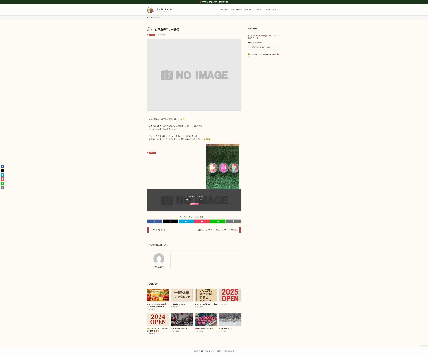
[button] (154, 221)
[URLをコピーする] (233, 221)
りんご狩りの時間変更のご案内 (259, 47)
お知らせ (152, 34)
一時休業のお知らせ (255, 42)
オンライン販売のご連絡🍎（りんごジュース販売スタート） (263, 37)
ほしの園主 (159, 267)
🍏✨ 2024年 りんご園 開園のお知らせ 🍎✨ (263, 55)
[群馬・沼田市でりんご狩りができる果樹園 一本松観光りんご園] (159, 10)
